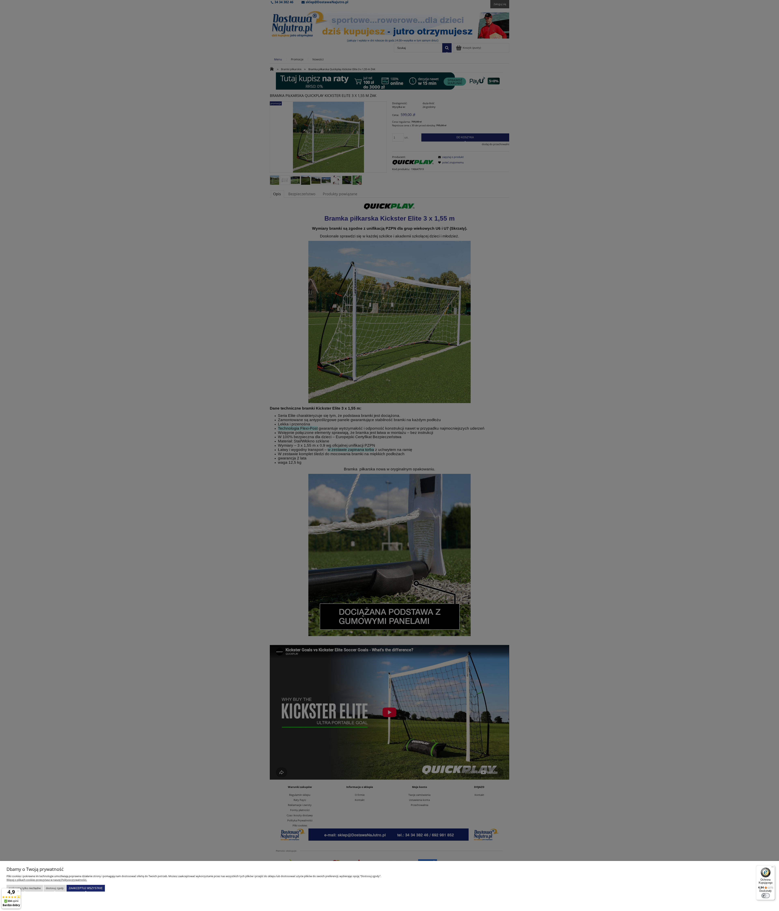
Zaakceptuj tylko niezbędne (25, 888)
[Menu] (772, 867)
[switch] (766, 895)
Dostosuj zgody (55, 888)
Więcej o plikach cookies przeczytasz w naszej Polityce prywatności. (46, 880)
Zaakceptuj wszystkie (86, 888)
